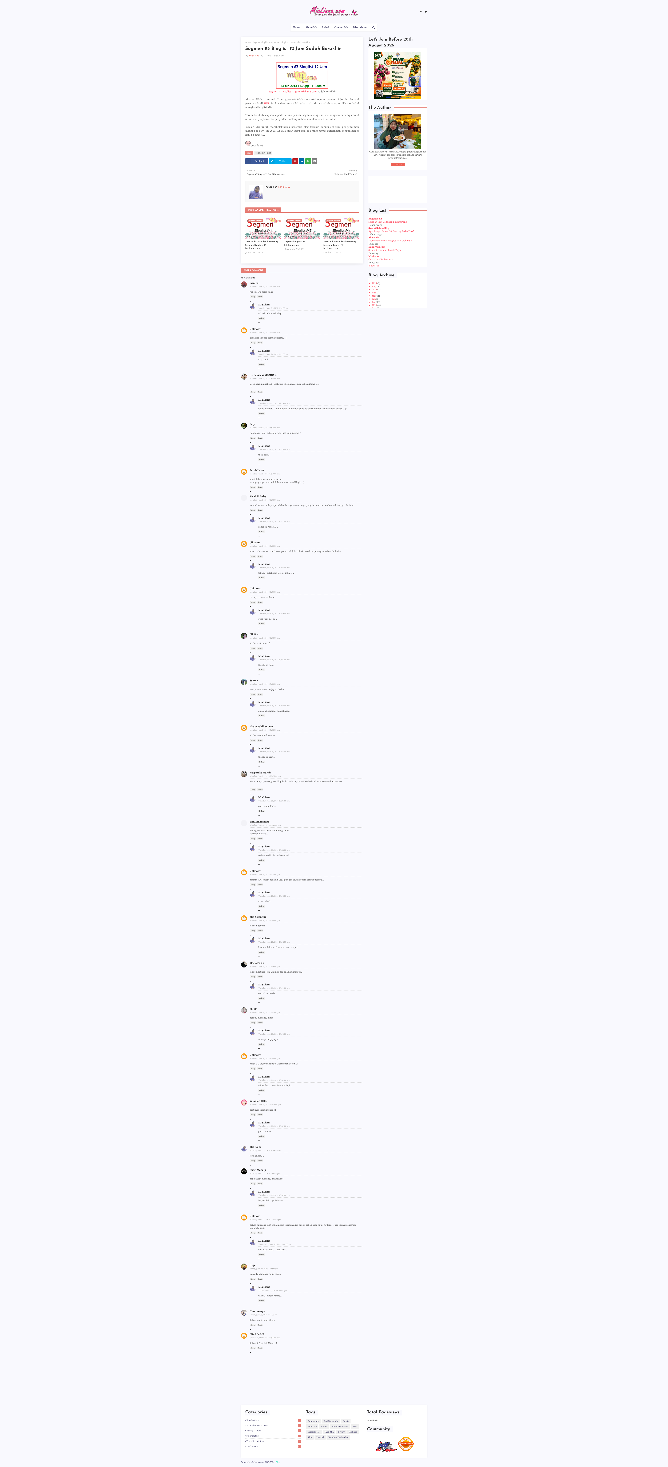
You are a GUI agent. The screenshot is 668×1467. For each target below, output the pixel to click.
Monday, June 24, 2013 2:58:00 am (265, 378)
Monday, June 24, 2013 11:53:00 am (265, 825)
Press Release (314, 1432)
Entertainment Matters (273, 1425)
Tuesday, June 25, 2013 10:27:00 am (274, 521)
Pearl (355, 1426)
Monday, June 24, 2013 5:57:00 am (265, 428)
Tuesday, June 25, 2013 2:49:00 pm (265, 1173)
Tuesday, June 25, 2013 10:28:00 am (265, 1150)
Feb (374, 299)
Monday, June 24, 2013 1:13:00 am (265, 286)
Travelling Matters (273, 1441)
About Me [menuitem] (311, 27)
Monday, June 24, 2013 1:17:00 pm (265, 874)
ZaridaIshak (257, 470)
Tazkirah (353, 1432)
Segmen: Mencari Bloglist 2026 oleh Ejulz (390, 240)
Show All (374, 265)
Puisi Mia (329, 1432)
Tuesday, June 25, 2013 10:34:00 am (274, 751)
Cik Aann (255, 542)
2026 (374, 283)
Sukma (254, 680)
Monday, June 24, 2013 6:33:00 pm (265, 1058)
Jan (374, 302)
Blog (278, 1462)
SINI (266, 103)
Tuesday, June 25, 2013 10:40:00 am (274, 1034)
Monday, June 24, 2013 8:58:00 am (265, 638)
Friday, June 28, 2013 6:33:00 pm (273, 1290)
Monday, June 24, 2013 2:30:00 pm (265, 966)
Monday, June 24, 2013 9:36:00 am (265, 684)
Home (248, 42)
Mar (374, 295)
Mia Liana (254, 55)
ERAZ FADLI (257, 1334)
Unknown (255, 329)
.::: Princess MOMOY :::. (264, 375)
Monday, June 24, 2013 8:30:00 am (265, 546)
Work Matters (273, 1446)
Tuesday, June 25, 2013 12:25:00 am (274, 403)
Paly (252, 424)
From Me (312, 1426)
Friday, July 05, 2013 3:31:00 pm (263, 1315)
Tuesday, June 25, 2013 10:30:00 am (274, 613)
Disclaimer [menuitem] (360, 27)
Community (313, 1421)
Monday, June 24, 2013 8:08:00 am (265, 500)
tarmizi (254, 283)
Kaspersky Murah (260, 772)
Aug (374, 286)
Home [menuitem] (296, 27)
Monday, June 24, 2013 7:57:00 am (265, 474)
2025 (374, 289)
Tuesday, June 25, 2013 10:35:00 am (274, 801)
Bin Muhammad (259, 821)
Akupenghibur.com (261, 726)
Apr (374, 292)
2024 (374, 305)
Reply (252, 297)
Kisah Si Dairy (258, 496)
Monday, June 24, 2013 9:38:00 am (265, 730)
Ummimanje (257, 1311)
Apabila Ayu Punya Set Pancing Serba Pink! (391, 231)
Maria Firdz (257, 963)
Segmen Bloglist (260, 42)
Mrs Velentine (258, 917)
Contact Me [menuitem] (341, 27)
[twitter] (425, 12)
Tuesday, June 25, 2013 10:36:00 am (274, 850)
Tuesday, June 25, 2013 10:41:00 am (274, 988)
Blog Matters (273, 1420)
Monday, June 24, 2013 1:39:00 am (273, 354)
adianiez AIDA (258, 1101)
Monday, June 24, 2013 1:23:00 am (273, 308)
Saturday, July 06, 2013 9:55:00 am (265, 1338)
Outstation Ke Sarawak (380, 259)
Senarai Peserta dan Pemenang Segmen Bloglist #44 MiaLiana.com (339, 245)
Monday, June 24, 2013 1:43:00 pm (265, 920)
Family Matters (273, 1430)
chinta (253, 1009)
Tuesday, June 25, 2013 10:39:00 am (274, 1080)
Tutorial (320, 1437)
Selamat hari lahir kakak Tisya (384, 250)
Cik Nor (254, 634)
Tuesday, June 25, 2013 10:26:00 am (274, 449)
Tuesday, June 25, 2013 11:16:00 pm (265, 1219)
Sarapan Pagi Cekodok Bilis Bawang (387, 221)
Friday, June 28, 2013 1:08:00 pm (264, 1269)
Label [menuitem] (325, 27)
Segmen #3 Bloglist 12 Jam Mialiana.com (293, 91)
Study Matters (273, 1436)
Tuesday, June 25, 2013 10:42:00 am (274, 896)
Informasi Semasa (340, 1426)
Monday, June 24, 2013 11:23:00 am (265, 776)
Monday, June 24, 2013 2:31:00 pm (265, 1012)
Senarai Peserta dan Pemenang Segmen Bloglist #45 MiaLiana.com (261, 245)
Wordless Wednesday (338, 1437)
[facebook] (420, 12)
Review (341, 1432)
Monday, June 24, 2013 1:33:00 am (265, 332)
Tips (310, 1437)
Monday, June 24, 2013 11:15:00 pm (265, 1104)
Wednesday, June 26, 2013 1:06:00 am (275, 1244)
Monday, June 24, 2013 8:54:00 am (265, 592)
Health (324, 1426)
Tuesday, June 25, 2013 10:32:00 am (274, 706)
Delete (260, 297)
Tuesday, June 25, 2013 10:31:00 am (274, 660)
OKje (253, 1265)
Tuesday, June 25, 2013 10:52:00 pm (274, 1195)
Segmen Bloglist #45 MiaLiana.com (294, 243)
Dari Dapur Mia (331, 1421)
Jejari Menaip (258, 1170)
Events (346, 1421)
